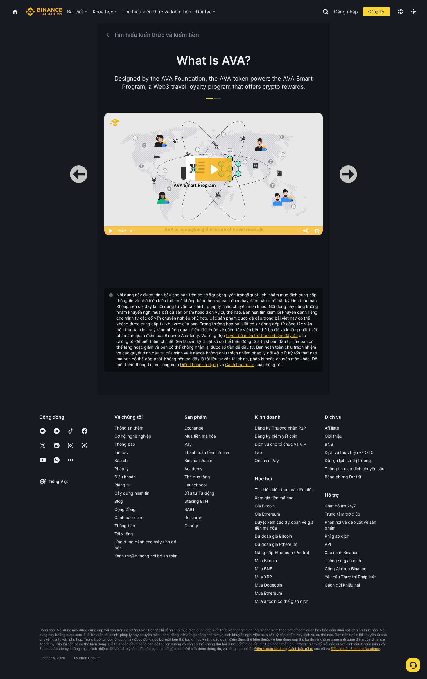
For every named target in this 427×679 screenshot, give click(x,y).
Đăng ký (376, 11)
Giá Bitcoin (265, 505)
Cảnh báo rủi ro (239, 364)
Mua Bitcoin (266, 560)
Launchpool (195, 484)
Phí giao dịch (337, 536)
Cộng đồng (125, 509)
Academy (193, 468)
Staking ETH (196, 501)
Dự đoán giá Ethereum (276, 544)
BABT (189, 509)
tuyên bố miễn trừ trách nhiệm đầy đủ (262, 335)
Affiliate (332, 427)
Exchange (193, 427)
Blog (118, 501)
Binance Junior (198, 460)
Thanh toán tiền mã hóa (206, 452)
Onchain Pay (267, 460)
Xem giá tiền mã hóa (274, 497)
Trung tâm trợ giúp (342, 514)
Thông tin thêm (128, 427)
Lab (258, 452)
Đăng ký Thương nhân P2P (280, 427)
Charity (191, 525)
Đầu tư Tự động (199, 493)
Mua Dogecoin (268, 584)
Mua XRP (263, 576)
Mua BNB (263, 568)
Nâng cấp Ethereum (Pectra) (282, 552)
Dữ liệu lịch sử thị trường (348, 460)
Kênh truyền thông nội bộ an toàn (145, 555)
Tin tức (121, 452)
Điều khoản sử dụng (199, 364)
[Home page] (44, 11)
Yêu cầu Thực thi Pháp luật (350, 576)
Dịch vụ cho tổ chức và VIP (280, 444)
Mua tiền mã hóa (200, 436)
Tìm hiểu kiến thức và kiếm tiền (284, 489)
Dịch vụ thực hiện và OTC (349, 452)
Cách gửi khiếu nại (342, 584)
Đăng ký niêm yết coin (276, 436)
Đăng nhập (346, 12)
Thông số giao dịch (343, 560)
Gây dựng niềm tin (131, 493)
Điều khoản (125, 476)
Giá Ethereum (267, 514)
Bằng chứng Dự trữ (343, 476)
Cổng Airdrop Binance (345, 568)
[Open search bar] (324, 11)
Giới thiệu (333, 436)
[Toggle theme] (413, 11)
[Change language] (400, 11)
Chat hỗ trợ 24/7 (340, 505)
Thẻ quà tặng (197, 476)
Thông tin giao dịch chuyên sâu (354, 468)
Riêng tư (122, 484)
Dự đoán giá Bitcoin (273, 536)
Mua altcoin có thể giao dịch (281, 601)
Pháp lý (121, 468)
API (328, 544)
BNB (329, 444)
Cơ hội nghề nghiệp (132, 436)
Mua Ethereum (268, 593)
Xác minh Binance (341, 552)
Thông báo (124, 444)
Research (193, 517)
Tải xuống (123, 533)
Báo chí (121, 460)
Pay (188, 444)
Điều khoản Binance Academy (355, 648)
